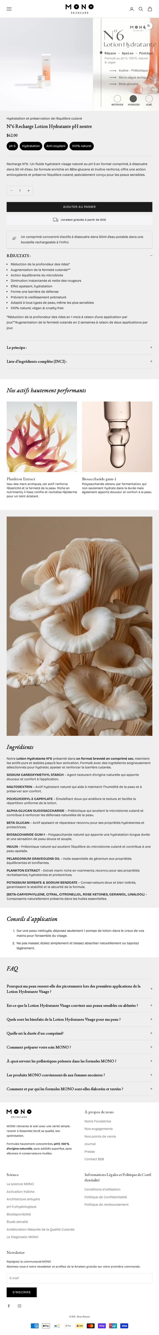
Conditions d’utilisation (102, 1189)
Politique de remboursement (106, 1204)
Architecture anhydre (23, 1199)
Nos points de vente (100, 1136)
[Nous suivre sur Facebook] (9, 1306)
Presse (89, 1152)
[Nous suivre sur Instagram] (19, 1306)
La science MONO (20, 1184)
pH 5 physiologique (21, 1207)
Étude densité (17, 1222)
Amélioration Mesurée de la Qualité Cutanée (41, 1229)
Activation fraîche (21, 1192)
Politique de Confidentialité (105, 1197)
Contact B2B (94, 1159)
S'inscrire (22, 1292)
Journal (90, 1144)
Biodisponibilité (19, 1214)
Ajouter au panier (79, 207)
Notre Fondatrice (97, 1121)
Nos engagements (98, 1129)
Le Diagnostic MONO (22, 1237)
